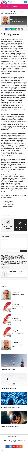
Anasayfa (5, 440)
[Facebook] (6, 29)
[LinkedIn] (11, 29)
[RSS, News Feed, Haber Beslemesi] (20, 446)
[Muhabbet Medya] (9, 2)
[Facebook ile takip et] (7, 446)
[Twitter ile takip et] (10, 446)
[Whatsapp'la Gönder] (13, 29)
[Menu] (25, 2)
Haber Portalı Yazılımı (8, 451)
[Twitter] (8, 29)
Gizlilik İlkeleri (21, 440)
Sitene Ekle (13, 442)
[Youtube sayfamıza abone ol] (14, 446)
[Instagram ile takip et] (17, 446)
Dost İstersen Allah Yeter (11, 6)
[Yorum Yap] (22, 29)
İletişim (14, 440)
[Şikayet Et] (25, 276)
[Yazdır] (19, 29)
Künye (10, 440)
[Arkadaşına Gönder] (16, 29)
